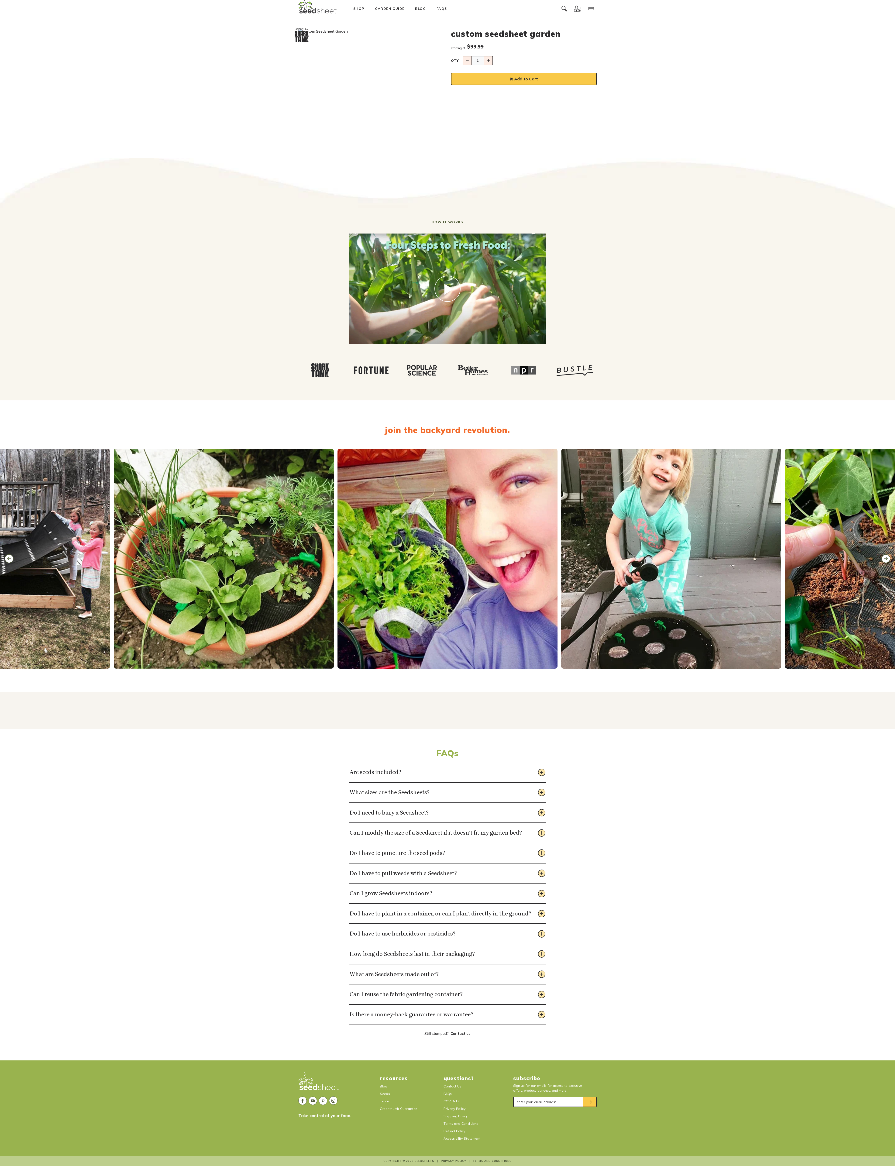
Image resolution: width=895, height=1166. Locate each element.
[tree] (447, 370)
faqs (442, 9)
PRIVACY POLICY (453, 1161)
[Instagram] (333, 1100)
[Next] (885, 558)
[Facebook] (302, 1101)
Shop (358, 9)
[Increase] (488, 60)
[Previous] (9, 558)
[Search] (564, 8)
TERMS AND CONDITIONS (492, 1161)
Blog (420, 9)
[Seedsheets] (318, 1083)
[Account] (577, 9)
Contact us (461, 1033)
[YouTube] (313, 1101)
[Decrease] (467, 60)
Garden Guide (390, 9)
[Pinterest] (323, 1101)
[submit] (590, 1102)
